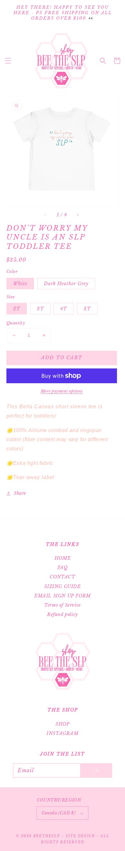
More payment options (62, 391)
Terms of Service (62, 605)
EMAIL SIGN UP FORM (62, 596)
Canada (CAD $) (59, 813)
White (20, 283)
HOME (62, 558)
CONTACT (62, 577)
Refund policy (62, 614)
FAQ (62, 567)
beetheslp (46, 836)
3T (40, 309)
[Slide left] (46, 215)
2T (16, 309)
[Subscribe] (96, 770)
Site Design (80, 836)
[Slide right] (78, 215)
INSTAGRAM (62, 733)
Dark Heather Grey (66, 283)
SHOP (62, 724)
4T (63, 309)
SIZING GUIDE (62, 586)
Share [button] (20, 493)
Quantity (15, 323)
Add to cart (61, 357)
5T (87, 309)
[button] (8, 61)
